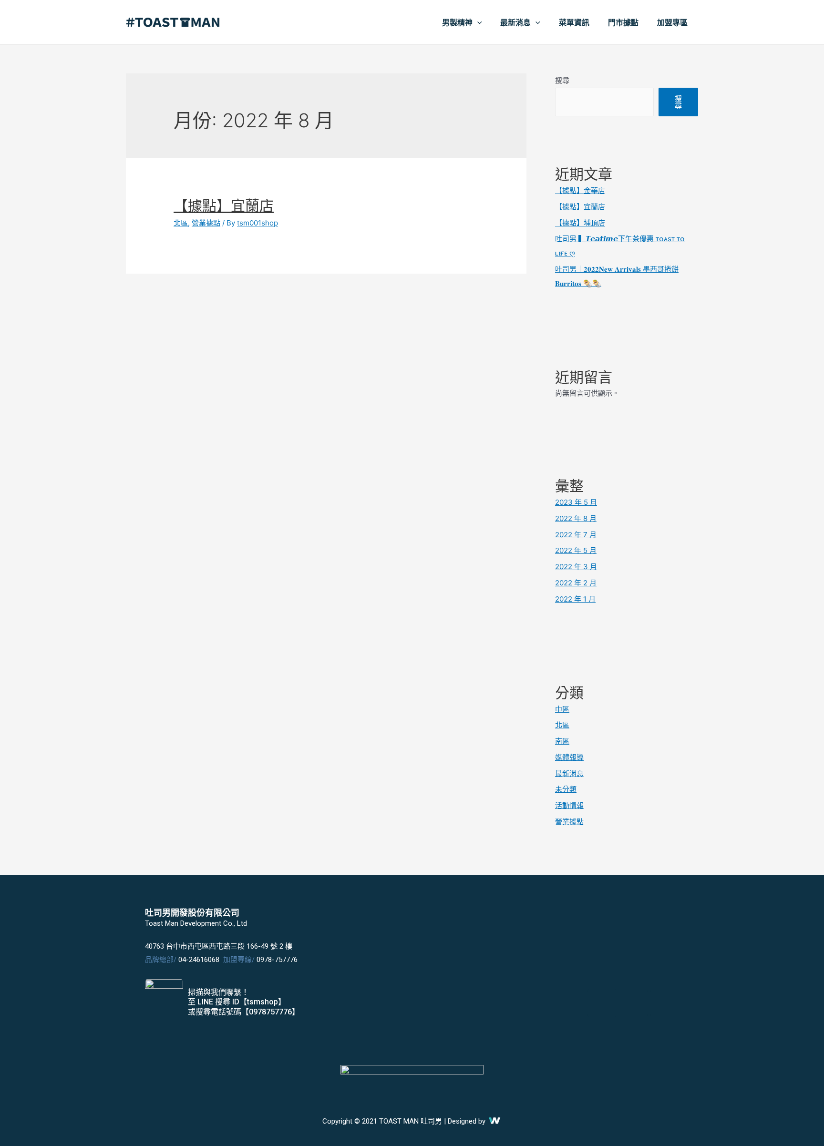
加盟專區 (672, 22)
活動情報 (569, 805)
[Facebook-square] (601, 1003)
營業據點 (206, 222)
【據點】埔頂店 (580, 222)
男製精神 (457, 22)
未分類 (566, 789)
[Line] (633, 1003)
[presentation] (477, 22)
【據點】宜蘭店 (224, 205)
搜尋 (562, 80)
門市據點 (623, 22)
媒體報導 (569, 757)
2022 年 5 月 (576, 550)
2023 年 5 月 (576, 502)
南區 (562, 741)
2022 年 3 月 (576, 566)
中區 (562, 709)
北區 (181, 222)
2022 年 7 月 (576, 534)
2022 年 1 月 (575, 599)
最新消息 (515, 22)
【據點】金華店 (580, 190)
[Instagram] (664, 1003)
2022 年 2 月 (576, 582)
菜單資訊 (574, 22)
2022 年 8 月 (576, 518)
